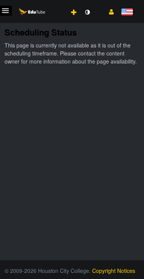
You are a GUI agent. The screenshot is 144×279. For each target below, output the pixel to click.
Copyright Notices (113, 270)
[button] (108, 11)
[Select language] (126, 12)
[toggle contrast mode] (87, 12)
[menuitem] (57, 4)
